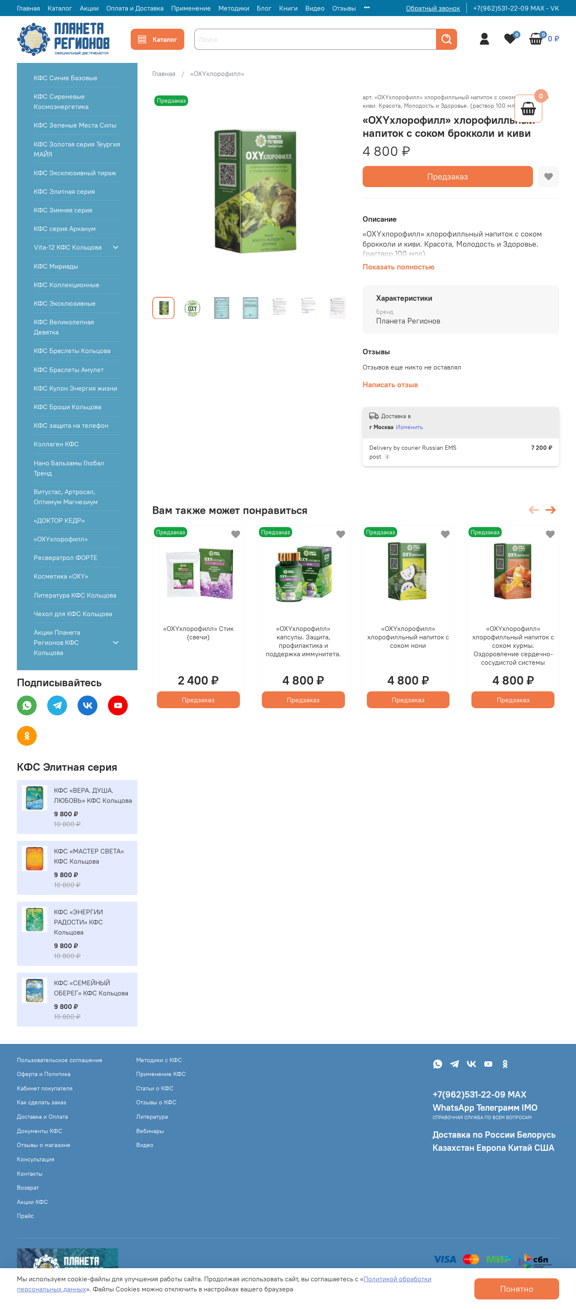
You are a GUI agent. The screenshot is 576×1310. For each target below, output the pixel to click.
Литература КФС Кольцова (75, 595)
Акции (89, 8)
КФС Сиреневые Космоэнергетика (61, 101)
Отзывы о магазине (43, 1145)
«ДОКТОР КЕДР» (59, 520)
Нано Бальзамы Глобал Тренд (69, 468)
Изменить (409, 427)
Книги (288, 8)
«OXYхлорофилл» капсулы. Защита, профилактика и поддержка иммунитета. (303, 641)
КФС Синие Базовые (65, 77)
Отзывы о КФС (156, 1102)
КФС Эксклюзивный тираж (75, 173)
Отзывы (344, 8)
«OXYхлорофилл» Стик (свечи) (198, 632)
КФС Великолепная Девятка (64, 327)
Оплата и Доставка (135, 8)
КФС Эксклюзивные (65, 303)
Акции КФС (32, 1202)
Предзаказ (447, 176)
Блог (264, 8)
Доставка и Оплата (42, 1116)
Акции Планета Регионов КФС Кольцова (57, 642)
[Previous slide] (166, 192)
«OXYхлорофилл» (217, 73)
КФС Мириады (56, 266)
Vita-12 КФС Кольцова (68, 247)
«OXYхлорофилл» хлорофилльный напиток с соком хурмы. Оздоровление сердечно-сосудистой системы (513, 645)
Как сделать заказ (41, 1102)
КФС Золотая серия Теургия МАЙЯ (77, 149)
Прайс (25, 1216)
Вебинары (150, 1131)
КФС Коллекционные (67, 284)
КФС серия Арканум (65, 228)
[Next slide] (336, 192)
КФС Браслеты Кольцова (72, 350)
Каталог (60, 8)
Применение (191, 8)
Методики (233, 8)
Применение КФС (161, 1074)
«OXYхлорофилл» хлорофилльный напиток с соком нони (408, 637)
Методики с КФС (159, 1060)
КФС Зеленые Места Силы (75, 125)
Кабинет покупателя (45, 1088)
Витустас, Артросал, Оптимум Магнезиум (66, 496)
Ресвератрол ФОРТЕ (65, 557)
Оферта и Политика (43, 1074)
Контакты (30, 1173)
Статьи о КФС (154, 1088)
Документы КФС (39, 1131)
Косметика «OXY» (61, 576)
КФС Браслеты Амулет (69, 369)
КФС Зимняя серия (63, 210)
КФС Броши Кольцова (67, 406)
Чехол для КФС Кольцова (73, 613)
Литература (152, 1116)
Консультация (35, 1159)
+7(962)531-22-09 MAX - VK (516, 8)
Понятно (516, 1288)
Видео (315, 8)
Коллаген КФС (56, 444)
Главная (28, 8)
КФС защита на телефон (71, 425)
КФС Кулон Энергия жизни (75, 388)
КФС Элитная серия (64, 191)
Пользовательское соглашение (59, 1060)
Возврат (28, 1187)
